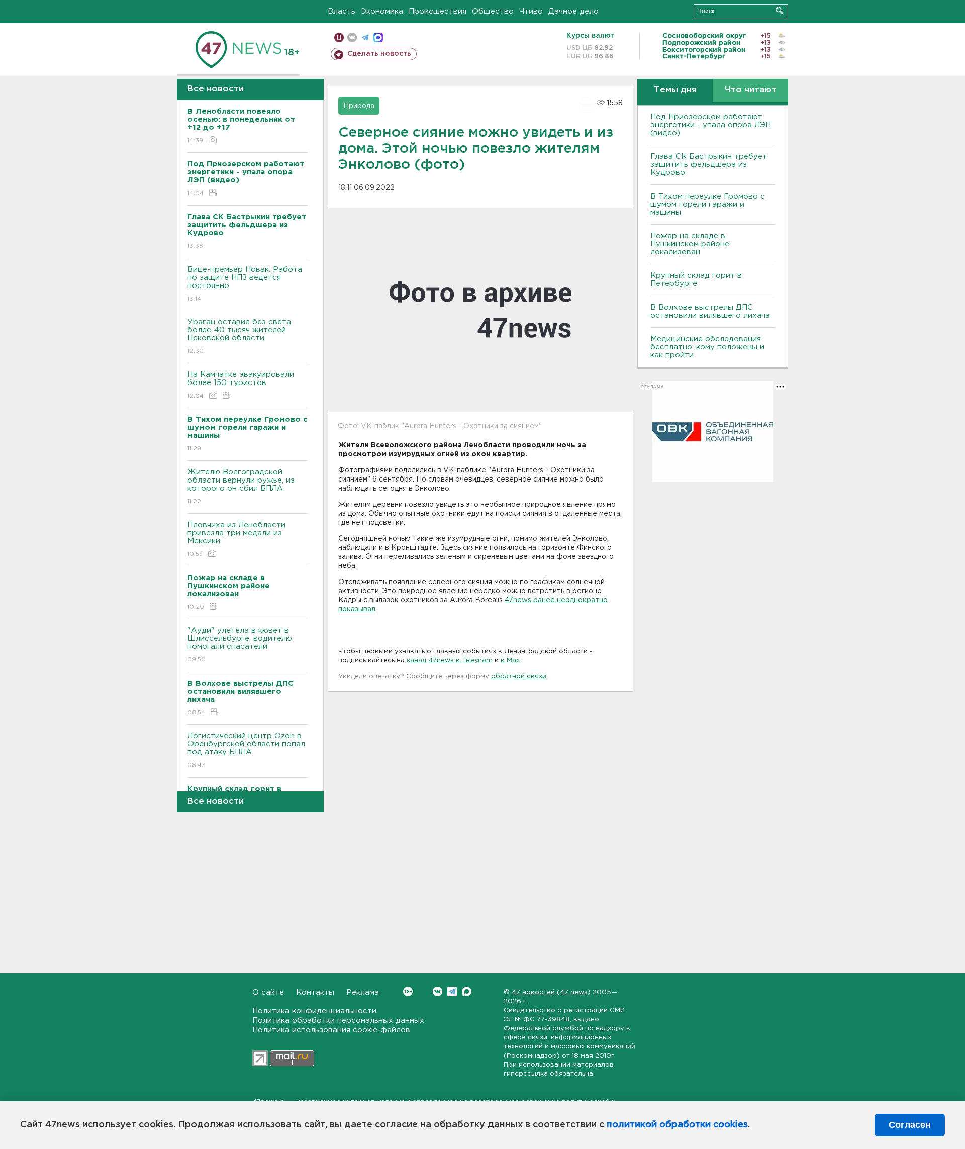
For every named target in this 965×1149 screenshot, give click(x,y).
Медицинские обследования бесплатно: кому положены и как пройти (707, 347)
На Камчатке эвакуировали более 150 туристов (240, 385)
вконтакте (352, 37)
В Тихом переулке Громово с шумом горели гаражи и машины (707, 204)
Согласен (910, 1125)
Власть (341, 11)
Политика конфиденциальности (314, 1011)
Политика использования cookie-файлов (331, 1030)
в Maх (510, 660)
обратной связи (518, 676)
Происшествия (437, 11)
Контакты (315, 992)
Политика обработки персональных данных (338, 1020)
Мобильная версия (339, 37)
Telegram (452, 991)
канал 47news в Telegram (450, 660)
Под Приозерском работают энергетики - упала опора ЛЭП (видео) (710, 125)
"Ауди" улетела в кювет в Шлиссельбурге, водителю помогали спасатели (239, 644)
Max (466, 991)
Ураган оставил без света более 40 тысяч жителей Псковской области (239, 336)
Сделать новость (379, 54)
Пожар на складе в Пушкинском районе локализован (689, 244)
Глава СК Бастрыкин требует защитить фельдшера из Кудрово (708, 164)
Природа (358, 106)
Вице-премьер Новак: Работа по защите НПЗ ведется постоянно (244, 284)
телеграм (365, 37)
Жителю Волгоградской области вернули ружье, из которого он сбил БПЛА (241, 486)
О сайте (268, 992)
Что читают (751, 90)
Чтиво (531, 11)
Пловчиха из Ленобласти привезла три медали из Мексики (236, 539)
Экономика (382, 11)
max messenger (378, 37)
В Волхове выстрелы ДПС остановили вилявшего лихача (710, 311)
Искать (779, 10)
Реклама (362, 992)
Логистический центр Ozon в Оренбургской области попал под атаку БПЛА (246, 750)
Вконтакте (437, 991)
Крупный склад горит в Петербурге (696, 279)
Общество (493, 11)
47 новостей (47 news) (551, 992)
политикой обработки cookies (677, 1125)
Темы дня (675, 90)
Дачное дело (573, 11)
